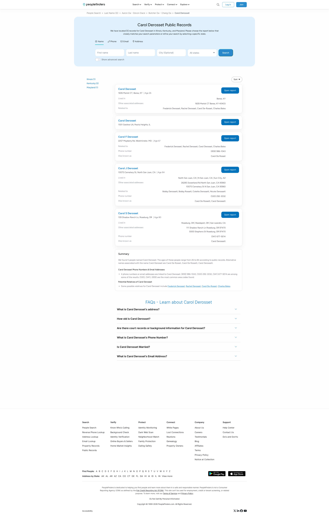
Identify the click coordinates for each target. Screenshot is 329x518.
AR (111, 476)
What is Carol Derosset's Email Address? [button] (142, 356)
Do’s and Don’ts (230, 436)
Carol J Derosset (128, 168)
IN (159, 476)
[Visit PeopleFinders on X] (235, 510)
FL (137, 476)
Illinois (91, 79)
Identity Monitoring (147, 427)
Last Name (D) (111, 13)
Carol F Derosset (128, 136)
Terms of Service (170, 493)
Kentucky (93, 83)
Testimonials (201, 436)
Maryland (92, 87)
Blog (197, 441)
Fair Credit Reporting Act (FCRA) (150, 490)
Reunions (171, 436)
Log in (228, 4)
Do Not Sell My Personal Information (164, 499)
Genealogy (172, 441)
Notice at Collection (204, 459)
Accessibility (87, 511)
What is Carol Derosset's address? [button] (138, 309)
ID (153, 476)
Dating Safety (145, 445)
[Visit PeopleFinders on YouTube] (245, 510)
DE (133, 476)
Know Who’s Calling (119, 427)
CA (119, 476)
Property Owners (175, 445)
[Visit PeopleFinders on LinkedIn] (238, 510)
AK (102, 476)
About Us (199, 427)
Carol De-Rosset (209, 286)
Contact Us (228, 432)
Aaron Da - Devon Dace (133, 13)
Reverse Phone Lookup (93, 432)
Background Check (119, 432)
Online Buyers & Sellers (121, 441)
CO (124, 476)
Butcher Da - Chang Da (160, 13)
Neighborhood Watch (148, 436)
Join (241, 4)
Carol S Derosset (128, 213)
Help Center (228, 427)
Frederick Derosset (176, 286)
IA (149, 476)
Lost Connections (175, 432)
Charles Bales (224, 286)
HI (145, 476)
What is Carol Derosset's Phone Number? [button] (142, 337)
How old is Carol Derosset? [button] (133, 318)
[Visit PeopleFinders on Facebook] (242, 510)
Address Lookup (90, 436)
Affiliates (199, 445)
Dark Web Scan (145, 432)
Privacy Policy (201, 454)
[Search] (218, 5)
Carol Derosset (127, 88)
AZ (115, 476)
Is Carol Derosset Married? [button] (133, 346)
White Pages (173, 427)
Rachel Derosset (193, 286)
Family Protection (147, 441)
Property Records (90, 445)
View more (167, 476)
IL (156, 476)
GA (141, 476)
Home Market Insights (121, 445)
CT (128, 476)
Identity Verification (119, 436)
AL (107, 476)
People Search (94, 13)
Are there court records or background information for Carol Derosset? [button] (161, 328)
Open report (230, 90)
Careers (198, 432)
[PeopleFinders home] (94, 4)
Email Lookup (88, 441)
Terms (198, 450)
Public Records (89, 450)
